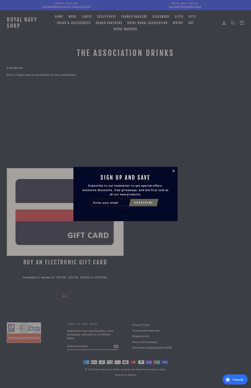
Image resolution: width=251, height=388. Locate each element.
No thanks (125, 211)
